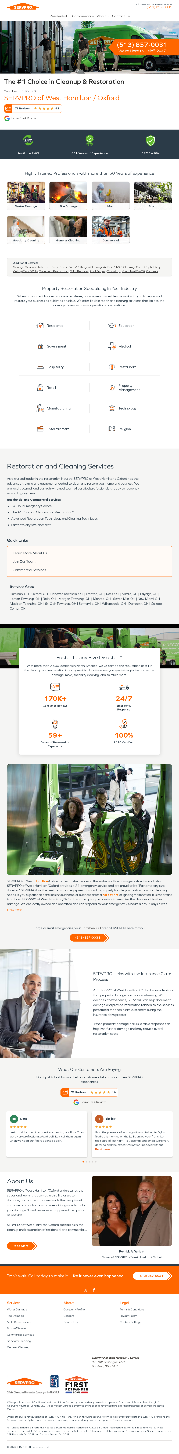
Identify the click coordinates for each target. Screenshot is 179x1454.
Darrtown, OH (138, 604)
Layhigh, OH (148, 594)
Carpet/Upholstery (148, 267)
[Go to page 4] (92, 1161)
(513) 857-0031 (159, 7)
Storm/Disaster (17, 1328)
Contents (152, 271)
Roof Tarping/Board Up (105, 271)
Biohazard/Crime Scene (52, 267)
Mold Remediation (19, 1322)
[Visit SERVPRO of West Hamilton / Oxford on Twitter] (85, 1290)
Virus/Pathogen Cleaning (85, 267)
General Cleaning (18, 1347)
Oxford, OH (39, 594)
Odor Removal (79, 271)
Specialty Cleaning (19, 1341)
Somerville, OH (89, 604)
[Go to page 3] (89, 1161)
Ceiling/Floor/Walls (25, 271)
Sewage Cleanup (24, 267)
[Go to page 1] (83, 1161)
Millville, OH (129, 594)
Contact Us (121, 16)
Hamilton (41, 881)
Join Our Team (24, 561)
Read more (102, 1149)
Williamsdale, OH (114, 604)
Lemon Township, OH (25, 599)
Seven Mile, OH (124, 599)
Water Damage (17, 1309)
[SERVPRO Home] (23, 6)
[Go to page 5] (95, 1161)
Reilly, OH (49, 599)
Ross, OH (112, 594)
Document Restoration (53, 271)
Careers (68, 1315)
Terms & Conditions (132, 1309)
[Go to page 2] (86, 1161)
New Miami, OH (149, 599)
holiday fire (110, 895)
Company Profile (74, 1309)
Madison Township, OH (26, 604)
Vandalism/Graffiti (133, 271)
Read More (20, 1246)
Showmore (14, 909)
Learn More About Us (30, 553)
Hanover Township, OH (66, 594)
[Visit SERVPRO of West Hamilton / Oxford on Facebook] (94, 1290)
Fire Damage (15, 1315)
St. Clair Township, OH (60, 604)
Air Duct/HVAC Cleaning (119, 267)
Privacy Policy (128, 1315)
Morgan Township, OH (74, 599)
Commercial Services (29, 570)
